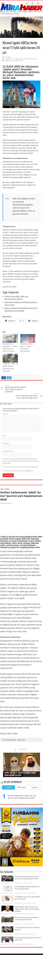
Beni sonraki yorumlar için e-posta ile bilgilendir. (22, 467)
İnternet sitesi (7, 451)
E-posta (6, 443)
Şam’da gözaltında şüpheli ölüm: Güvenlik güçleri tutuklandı (15, 388)
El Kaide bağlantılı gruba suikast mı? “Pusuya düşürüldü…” (21, 756)
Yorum (6, 414)
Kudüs (12, 854)
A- (27, 3)
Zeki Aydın (8, 57)
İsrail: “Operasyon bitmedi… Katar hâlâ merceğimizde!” (27, 396)
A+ (38, 3)
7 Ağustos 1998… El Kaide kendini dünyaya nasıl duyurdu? (10, 367)
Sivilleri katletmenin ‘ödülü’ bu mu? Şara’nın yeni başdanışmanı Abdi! (21, 496)
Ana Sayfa (5, 11)
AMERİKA (13, 11)
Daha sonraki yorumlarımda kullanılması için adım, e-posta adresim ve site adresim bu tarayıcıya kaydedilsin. (21, 461)
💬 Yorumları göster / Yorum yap (13, 740)
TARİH (21, 60)
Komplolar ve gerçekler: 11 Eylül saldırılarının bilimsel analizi (10, 347)
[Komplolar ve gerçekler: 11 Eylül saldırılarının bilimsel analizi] (10, 338)
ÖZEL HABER (15, 60)
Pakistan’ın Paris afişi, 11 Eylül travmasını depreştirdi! (26, 347)
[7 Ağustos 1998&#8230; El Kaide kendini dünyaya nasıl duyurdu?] (10, 358)
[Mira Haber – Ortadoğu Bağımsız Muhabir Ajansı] (21, 6)
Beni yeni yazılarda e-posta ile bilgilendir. (19, 471)
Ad (4, 435)
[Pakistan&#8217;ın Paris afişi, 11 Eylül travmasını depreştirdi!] (28, 338)
